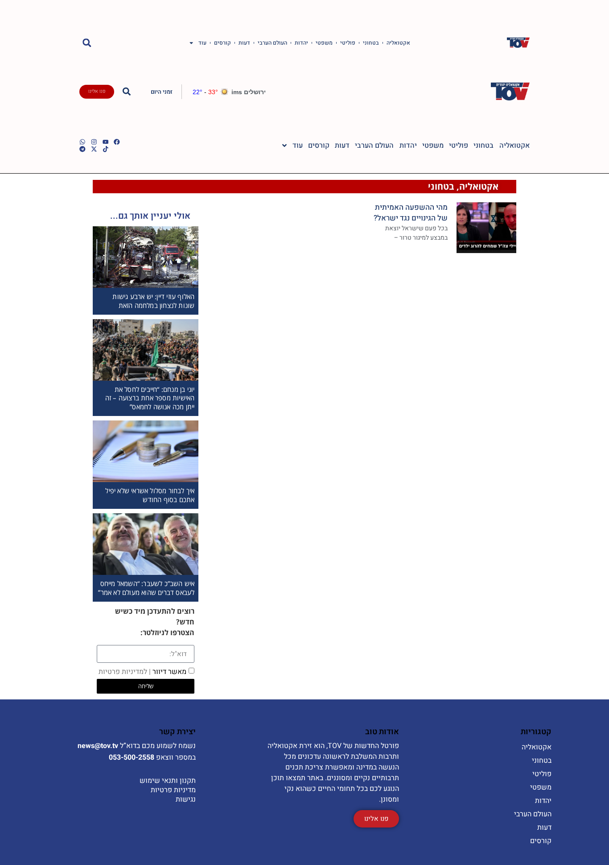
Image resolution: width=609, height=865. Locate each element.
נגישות (186, 799)
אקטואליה (398, 43)
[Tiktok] (106, 149)
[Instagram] (94, 142)
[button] (86, 42)
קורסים (222, 43)
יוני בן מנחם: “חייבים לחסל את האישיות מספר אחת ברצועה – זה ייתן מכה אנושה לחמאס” (150, 398)
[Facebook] (117, 142)
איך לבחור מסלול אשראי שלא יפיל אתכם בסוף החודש (149, 495)
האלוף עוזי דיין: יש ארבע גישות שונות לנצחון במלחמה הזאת (153, 301)
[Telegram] (82, 149)
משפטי (324, 43)
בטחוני (371, 43)
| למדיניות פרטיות (125, 671)
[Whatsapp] (82, 142)
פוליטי (347, 43)
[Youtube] (106, 142)
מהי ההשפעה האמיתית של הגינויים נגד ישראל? (411, 213)
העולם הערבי (272, 43)
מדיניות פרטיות (173, 790)
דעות (244, 43)
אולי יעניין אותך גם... (150, 215)
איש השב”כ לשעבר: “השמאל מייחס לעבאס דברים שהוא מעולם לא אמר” (146, 588)
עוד (202, 43)
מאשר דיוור (142, 671)
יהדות (301, 43)
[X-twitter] (94, 149)
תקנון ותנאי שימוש (168, 780)
